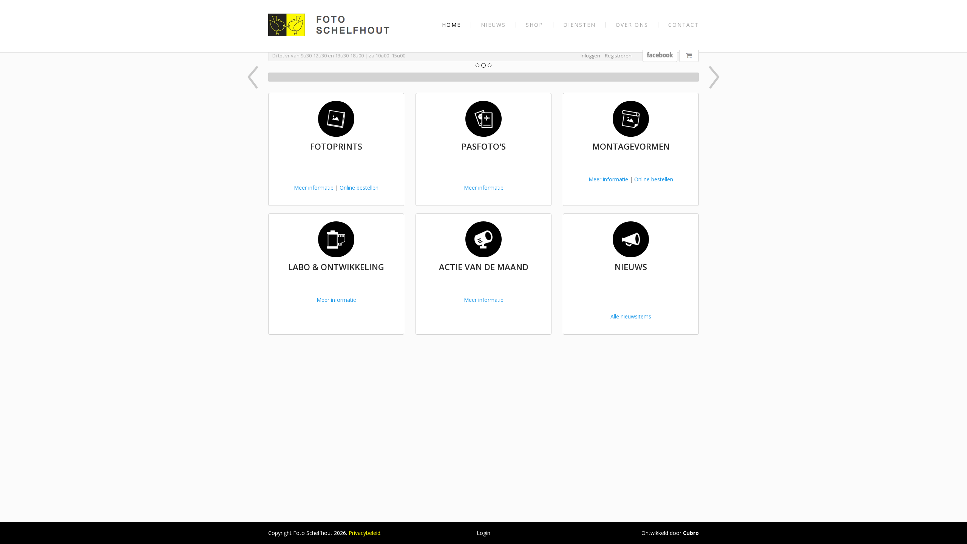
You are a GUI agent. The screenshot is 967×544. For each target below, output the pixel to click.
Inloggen (590, 55)
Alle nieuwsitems (630, 316)
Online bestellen (359, 187)
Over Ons (632, 25)
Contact (683, 25)
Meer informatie (314, 187)
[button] (301, 77)
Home (451, 25)
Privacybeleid (364, 532)
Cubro (691, 532)
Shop (534, 25)
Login (483, 532)
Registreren (618, 55)
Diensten (579, 25)
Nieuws (493, 25)
